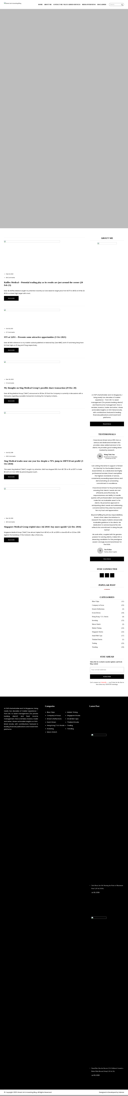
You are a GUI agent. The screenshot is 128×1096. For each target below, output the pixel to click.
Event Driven (96, 613)
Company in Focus (98, 605)
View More (107, 559)
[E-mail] (107, 575)
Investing (95, 620)
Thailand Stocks (97, 639)
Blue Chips (95, 601)
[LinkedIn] (112, 575)
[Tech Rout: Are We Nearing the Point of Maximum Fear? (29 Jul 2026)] (107, 797)
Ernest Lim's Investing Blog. (28, 1092)
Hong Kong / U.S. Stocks (100, 616)
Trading (94, 643)
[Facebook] (102, 575)
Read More (107, 424)
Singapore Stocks (97, 632)
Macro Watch (96, 624)
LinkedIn (103, 682)
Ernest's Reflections (98, 609)
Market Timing (96, 628)
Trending (95, 647)
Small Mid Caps (97, 635)
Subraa (121, 1092)
